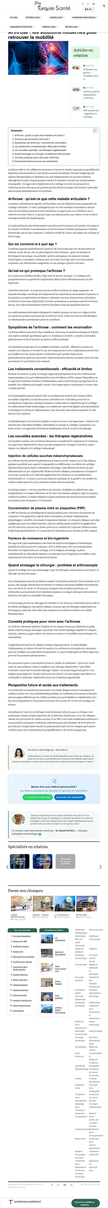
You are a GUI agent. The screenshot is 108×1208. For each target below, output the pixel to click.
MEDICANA (81, 914)
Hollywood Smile (79, 1086)
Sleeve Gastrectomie (22, 1005)
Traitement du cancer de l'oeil (94, 1097)
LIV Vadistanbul (62, 914)
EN (90, 1184)
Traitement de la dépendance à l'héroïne (80, 1166)
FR (82, 1184)
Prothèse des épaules (94, 1080)
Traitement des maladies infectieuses (94, 982)
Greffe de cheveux (21, 946)
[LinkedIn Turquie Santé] (71, 1185)
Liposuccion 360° (20, 941)
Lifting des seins (20, 995)
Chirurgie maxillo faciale (93, 958)
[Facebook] (52, 1185)
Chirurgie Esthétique (21, 26)
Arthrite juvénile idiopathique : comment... (91, 94)
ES (94, 1184)
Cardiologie (56, 17)
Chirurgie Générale (79, 979)
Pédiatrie (93, 948)
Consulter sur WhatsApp (39, 797)
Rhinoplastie (18, 1011)
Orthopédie (94, 1066)
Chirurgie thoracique (80, 1175)
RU (98, 1184)
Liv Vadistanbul (60, 939)
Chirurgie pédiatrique (80, 998)
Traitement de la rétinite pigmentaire (94, 1143)
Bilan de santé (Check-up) (79, 942)
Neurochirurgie (95, 929)
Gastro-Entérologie (94, 1023)
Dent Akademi (59, 996)
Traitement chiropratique (81, 1115)
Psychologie (80, 936)
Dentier (78, 1078)
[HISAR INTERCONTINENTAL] (21, 903)
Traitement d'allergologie (81, 931)
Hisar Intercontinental (60, 968)
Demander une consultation (70, 797)
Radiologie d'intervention (81, 1032)
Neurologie (71, 26)
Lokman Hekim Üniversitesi (60, 1010)
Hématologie (80, 1047)
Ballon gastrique (20, 980)
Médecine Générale (79, 950)
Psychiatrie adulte (80, 991)
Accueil (14, 17)
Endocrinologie (95, 1031)
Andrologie (80, 1005)
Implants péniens (20, 990)
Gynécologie (49, 26)
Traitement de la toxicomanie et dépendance (94, 1012)
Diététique (93, 936)
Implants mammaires (22, 1000)
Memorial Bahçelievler (60, 953)
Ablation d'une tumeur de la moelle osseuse (93, 1119)
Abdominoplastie (20, 985)
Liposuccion (18, 951)
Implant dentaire (20, 975)
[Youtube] (64, 1185)
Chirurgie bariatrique (80, 1039)
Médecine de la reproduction (81, 1024)
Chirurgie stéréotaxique (95, 1105)
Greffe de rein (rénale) (22, 962)
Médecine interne (93, 1048)
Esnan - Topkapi (58, 982)
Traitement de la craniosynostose (95, 1132)
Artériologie (33, 17)
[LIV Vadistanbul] (65, 903)
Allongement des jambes (23, 957)
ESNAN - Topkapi (41, 914)
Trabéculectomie (81, 1129)
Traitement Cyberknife (94, 1153)
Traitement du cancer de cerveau (94, 1072)
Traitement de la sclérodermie (81, 1097)
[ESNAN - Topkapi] (43, 903)
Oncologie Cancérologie (81, 956)
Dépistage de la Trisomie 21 (80, 1107)
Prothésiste (80, 1066)
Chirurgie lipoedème (22, 936)
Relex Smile (80, 1138)
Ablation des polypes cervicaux (80, 1154)
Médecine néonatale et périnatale (93, 969)
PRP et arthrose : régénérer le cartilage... (91, 113)
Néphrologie (94, 1002)
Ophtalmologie (81, 1069)
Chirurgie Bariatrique (84, 17)
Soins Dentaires (79, 1055)
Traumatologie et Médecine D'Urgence (95, 1058)
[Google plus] (58, 1185)
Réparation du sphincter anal (94, 1166)
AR (86, 1184)
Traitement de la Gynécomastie (20, 968)
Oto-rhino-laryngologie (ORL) (94, 1040)
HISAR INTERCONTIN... (18, 916)
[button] (7, 867)
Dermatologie (81, 964)
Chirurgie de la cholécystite (94, 1088)
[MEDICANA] (86, 903)
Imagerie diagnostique (95, 991)
